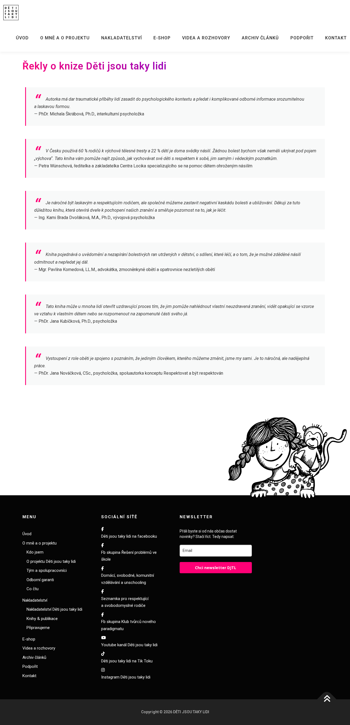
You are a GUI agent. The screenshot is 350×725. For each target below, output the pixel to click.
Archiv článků (260, 37)
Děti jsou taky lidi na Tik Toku (127, 661)
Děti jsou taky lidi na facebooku (129, 536)
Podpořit (302, 37)
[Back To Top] (327, 699)
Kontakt (336, 37)
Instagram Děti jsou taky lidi (125, 677)
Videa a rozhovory (206, 37)
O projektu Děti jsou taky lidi (51, 561)
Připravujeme (38, 627)
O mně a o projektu (65, 37)
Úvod (22, 37)
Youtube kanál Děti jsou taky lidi (129, 644)
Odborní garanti (40, 579)
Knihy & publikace (42, 618)
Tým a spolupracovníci (47, 570)
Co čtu (33, 588)
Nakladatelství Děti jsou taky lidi (54, 609)
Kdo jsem (35, 552)
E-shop (162, 37)
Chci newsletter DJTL (215, 567)
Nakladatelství (121, 37)
